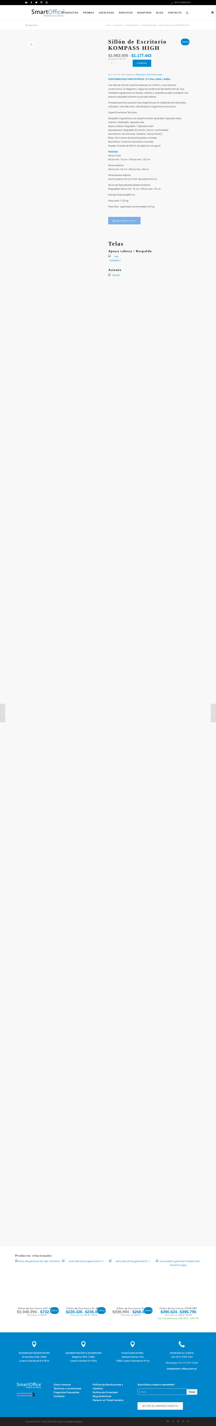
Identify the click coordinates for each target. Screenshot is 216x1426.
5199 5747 (185, 2)
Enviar (192, 1392)
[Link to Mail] (26, 2)
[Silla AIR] (2, 713)
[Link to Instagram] (46, 2)
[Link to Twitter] (36, 2)
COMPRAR (142, 63)
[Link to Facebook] (31, 2)
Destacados (141, 74)
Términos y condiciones (67, 1388)
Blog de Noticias (102, 1396)
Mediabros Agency (74, 1421)
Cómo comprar (62, 1384)
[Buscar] (187, 12)
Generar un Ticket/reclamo (108, 1400)
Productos (31, 25)
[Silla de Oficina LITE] (213, 713)
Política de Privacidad (105, 1392)
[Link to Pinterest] (41, 2)
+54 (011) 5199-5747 (182, 1356)
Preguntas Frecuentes (66, 1392)
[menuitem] (70, 12)
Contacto (59, 1396)
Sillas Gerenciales (154, 74)
